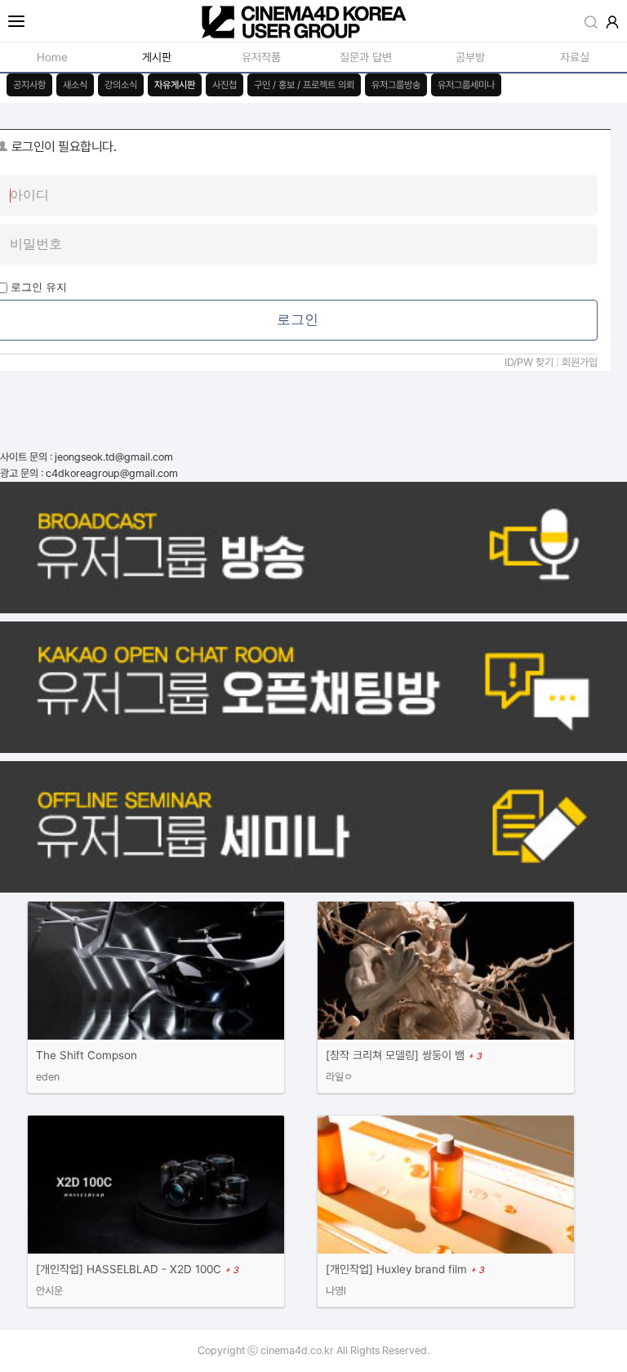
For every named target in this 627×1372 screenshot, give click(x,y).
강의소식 (120, 85)
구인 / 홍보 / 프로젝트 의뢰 (304, 85)
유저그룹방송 (395, 85)
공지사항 (29, 85)
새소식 (75, 85)
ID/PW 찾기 (529, 362)
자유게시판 (174, 85)
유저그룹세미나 (466, 85)
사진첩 (224, 85)
